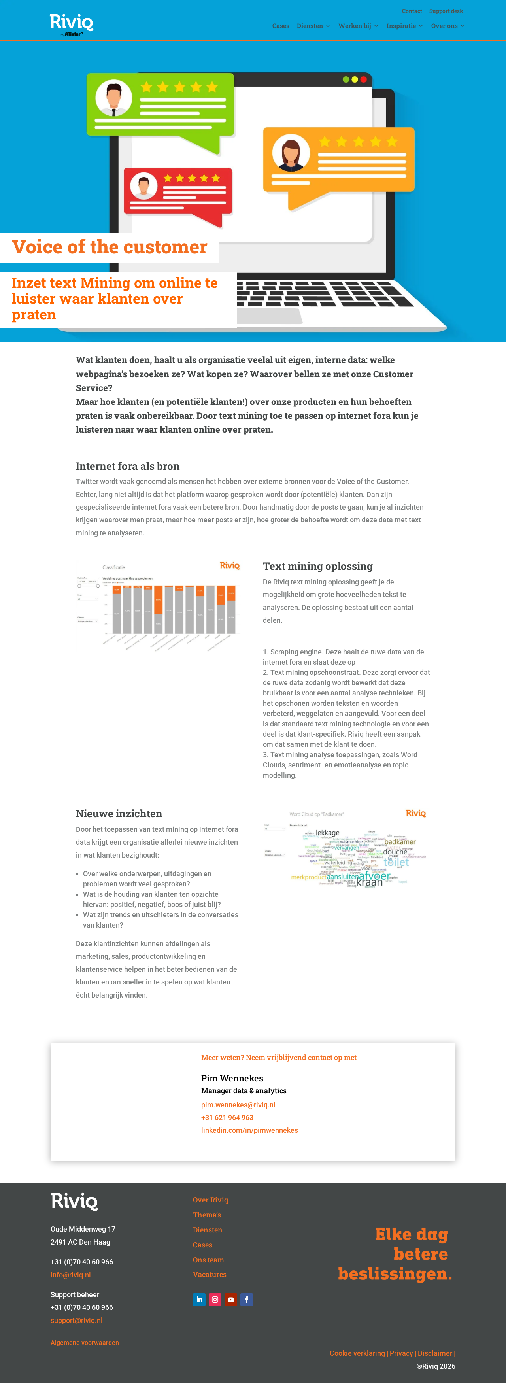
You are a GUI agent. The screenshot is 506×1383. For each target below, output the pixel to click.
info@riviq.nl (71, 1275)
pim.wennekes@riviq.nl (238, 1105)
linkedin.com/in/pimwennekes (249, 1130)
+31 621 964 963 (227, 1117)
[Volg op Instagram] (215, 1299)
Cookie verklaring (357, 1353)
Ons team (208, 1259)
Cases (280, 26)
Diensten (310, 26)
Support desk (446, 11)
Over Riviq (210, 1199)
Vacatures (210, 1274)
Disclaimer (435, 1353)
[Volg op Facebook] (246, 1299)
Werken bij (354, 26)
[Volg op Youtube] (231, 1299)
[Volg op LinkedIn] (199, 1299)
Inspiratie (401, 26)
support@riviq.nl (77, 1320)
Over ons (444, 26)
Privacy (401, 1353)
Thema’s (207, 1214)
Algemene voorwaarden (85, 1343)
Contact (412, 11)
